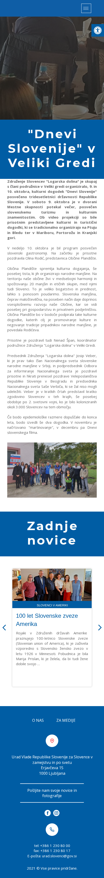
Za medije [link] (65, 720)
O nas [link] (38, 720)
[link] (97, 30)
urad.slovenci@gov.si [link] (59, 855)
